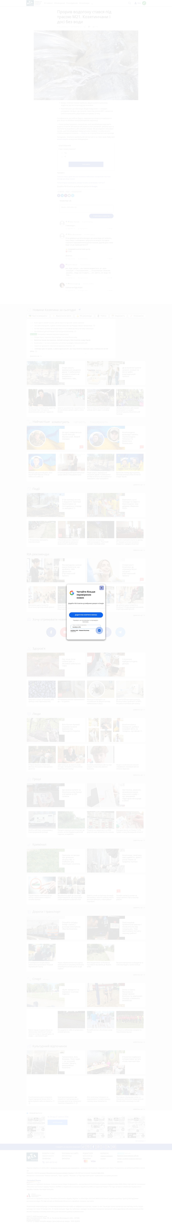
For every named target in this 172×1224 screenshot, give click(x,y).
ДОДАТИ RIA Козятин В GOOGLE (86, 615)
